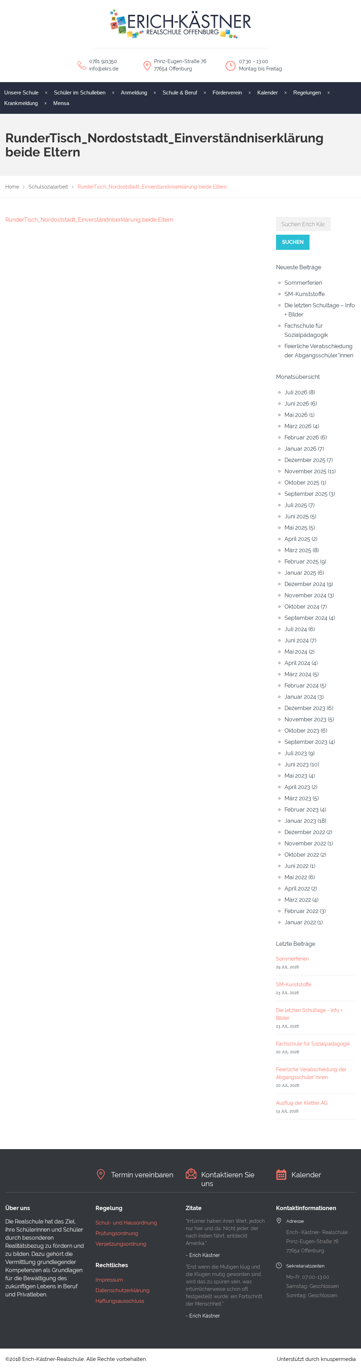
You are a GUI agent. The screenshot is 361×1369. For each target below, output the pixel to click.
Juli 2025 (295, 505)
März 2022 (297, 899)
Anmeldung (134, 92)
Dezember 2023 (304, 708)
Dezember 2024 (304, 584)
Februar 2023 (301, 809)
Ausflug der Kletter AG (302, 1103)
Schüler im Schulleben (79, 92)
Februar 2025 (301, 561)
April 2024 (297, 663)
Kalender (267, 92)
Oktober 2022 (301, 854)
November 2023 (305, 719)
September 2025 (306, 494)
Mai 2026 (296, 415)
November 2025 (305, 471)
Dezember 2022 (304, 832)
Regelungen (307, 92)
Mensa (61, 103)
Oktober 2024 (301, 606)
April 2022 (297, 888)
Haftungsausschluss (120, 1301)
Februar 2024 (301, 685)
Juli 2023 (295, 753)
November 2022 (305, 843)
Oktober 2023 (301, 730)
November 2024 (305, 595)
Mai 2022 (295, 877)
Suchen (293, 242)
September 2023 (306, 742)
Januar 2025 (300, 572)
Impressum (109, 1280)
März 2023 (297, 798)
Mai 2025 (295, 527)
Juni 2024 (296, 640)
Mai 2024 (295, 651)
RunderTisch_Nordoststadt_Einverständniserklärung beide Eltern (89, 219)
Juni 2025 (296, 516)
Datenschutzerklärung (122, 1290)
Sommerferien (303, 282)
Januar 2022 (300, 922)
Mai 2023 (295, 775)
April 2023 (297, 787)
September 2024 (306, 618)
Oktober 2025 (301, 482)
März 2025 (297, 550)
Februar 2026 (301, 437)
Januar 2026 (300, 448)
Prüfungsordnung (117, 1233)
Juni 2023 (296, 764)
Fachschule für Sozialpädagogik (313, 1044)
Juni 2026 (296, 403)
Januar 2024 (300, 696)
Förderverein (227, 92)
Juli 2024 (295, 629)
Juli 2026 (295, 392)
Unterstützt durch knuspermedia (316, 1359)
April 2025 (297, 539)
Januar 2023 (300, 821)
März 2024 (297, 674)
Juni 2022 (296, 866)
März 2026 (298, 426)
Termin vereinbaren (142, 1175)
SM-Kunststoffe (304, 294)
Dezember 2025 (304, 460)
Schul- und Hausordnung (126, 1223)
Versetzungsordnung (121, 1244)
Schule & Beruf (180, 92)
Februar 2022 (301, 911)
